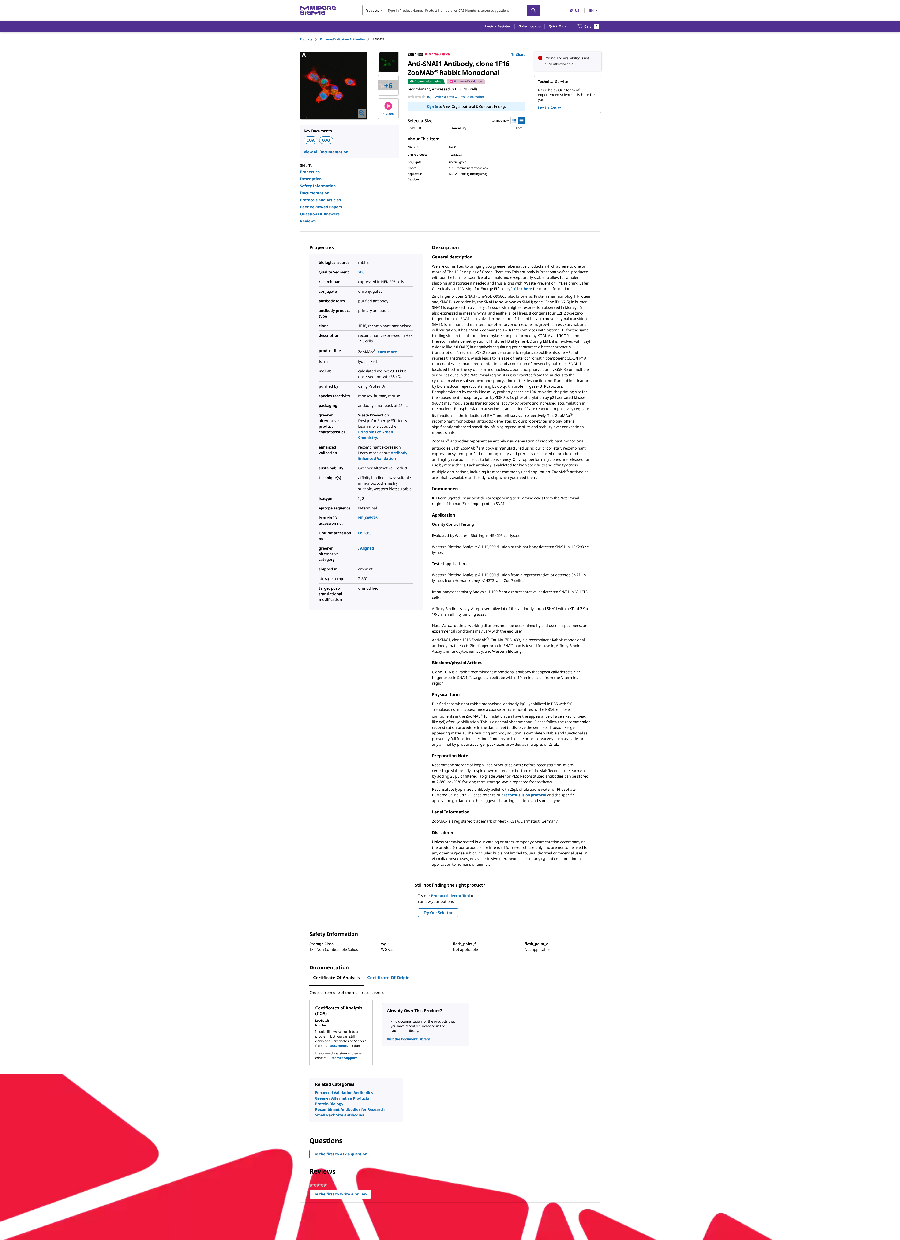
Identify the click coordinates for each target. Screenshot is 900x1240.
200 (361, 272)
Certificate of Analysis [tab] (336, 977)
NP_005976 (368, 517)
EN (591, 10)
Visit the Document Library (408, 1039)
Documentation (314, 192)
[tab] (310, 39)
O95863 (364, 533)
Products (306, 39)
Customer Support (342, 1058)
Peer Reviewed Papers (321, 207)
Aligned (367, 548)
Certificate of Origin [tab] (388, 977)
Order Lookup (529, 26)
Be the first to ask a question (340, 1154)
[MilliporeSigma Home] (318, 10)
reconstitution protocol (525, 795)
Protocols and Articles (320, 199)
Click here (523, 288)
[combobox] (451, 10)
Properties (310, 171)
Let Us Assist (549, 107)
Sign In (432, 106)
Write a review (446, 96)
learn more (386, 351)
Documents (339, 1045)
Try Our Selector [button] (438, 912)
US (577, 10)
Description (311, 178)
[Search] (533, 10)
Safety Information (318, 185)
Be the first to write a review (342, 1195)
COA (311, 140)
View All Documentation (326, 152)
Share (520, 54)
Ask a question (472, 96)
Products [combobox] (372, 10)
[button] (497, 26)
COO (326, 140)
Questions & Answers (320, 214)
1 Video (388, 114)
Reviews (308, 221)
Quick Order (558, 26)
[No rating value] (417, 96)
